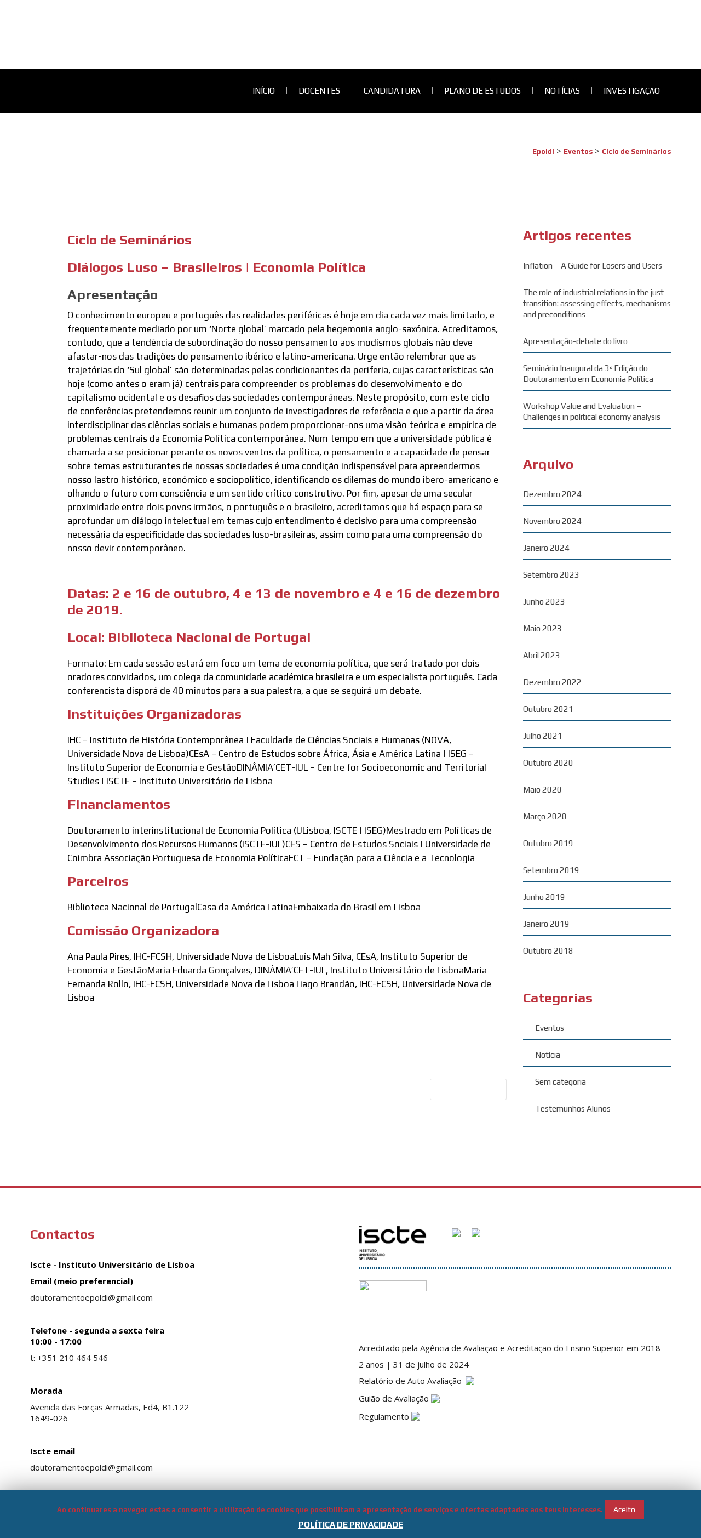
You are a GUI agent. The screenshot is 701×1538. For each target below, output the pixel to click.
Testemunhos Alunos (573, 1108)
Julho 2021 (542, 735)
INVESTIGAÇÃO (28, 63)
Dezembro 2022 (552, 682)
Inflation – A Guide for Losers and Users (592, 265)
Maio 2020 (542, 789)
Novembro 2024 (552, 521)
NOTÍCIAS (18, 51)
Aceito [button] (624, 1509)
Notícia (547, 1054)
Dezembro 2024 (552, 494)
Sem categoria (560, 1081)
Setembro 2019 (551, 870)
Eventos (549, 1028)
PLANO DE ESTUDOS (38, 40)
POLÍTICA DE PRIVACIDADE (350, 1524)
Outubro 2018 (548, 950)
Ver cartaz (85, 1019)
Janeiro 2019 (546, 924)
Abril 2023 (541, 655)
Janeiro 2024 (546, 547)
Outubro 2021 (548, 709)
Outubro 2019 (548, 843)
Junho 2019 (544, 897)
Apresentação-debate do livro (575, 341)
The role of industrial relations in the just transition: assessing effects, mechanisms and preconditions (597, 303)
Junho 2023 (544, 601)
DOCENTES (21, 17)
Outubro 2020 (548, 762)
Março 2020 (545, 816)
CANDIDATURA (28, 28)
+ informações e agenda (109, 570)
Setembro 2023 (551, 574)
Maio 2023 (542, 628)
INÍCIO (11, 5)
